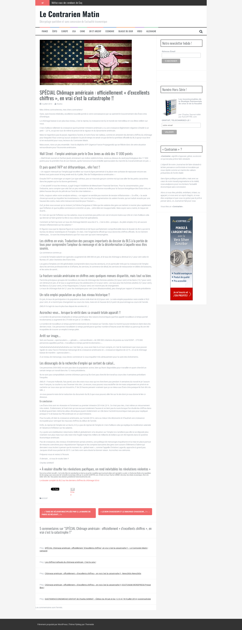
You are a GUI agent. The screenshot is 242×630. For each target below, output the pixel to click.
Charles (59, 104)
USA (74, 31)
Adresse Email (168, 51)
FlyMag (78, 624)
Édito (54, 31)
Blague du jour (125, 31)
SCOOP (45, 498)
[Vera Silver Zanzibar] (181, 258)
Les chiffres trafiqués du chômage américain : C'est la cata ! (70, 562)
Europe (64, 31)
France (45, 31)
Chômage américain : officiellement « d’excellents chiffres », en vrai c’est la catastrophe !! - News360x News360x (93, 573)
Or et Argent (95, 31)
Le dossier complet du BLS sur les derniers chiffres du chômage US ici (69, 480)
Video (139, 31)
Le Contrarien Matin (69, 13)
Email (72, 493)
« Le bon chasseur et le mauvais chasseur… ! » (125, 512)
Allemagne (151, 31)
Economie (109, 31)
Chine (82, 31)
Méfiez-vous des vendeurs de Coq (67, 2)
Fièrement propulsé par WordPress (52, 624)
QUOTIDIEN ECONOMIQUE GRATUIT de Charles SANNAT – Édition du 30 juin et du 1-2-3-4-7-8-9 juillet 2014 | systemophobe (98, 599)
